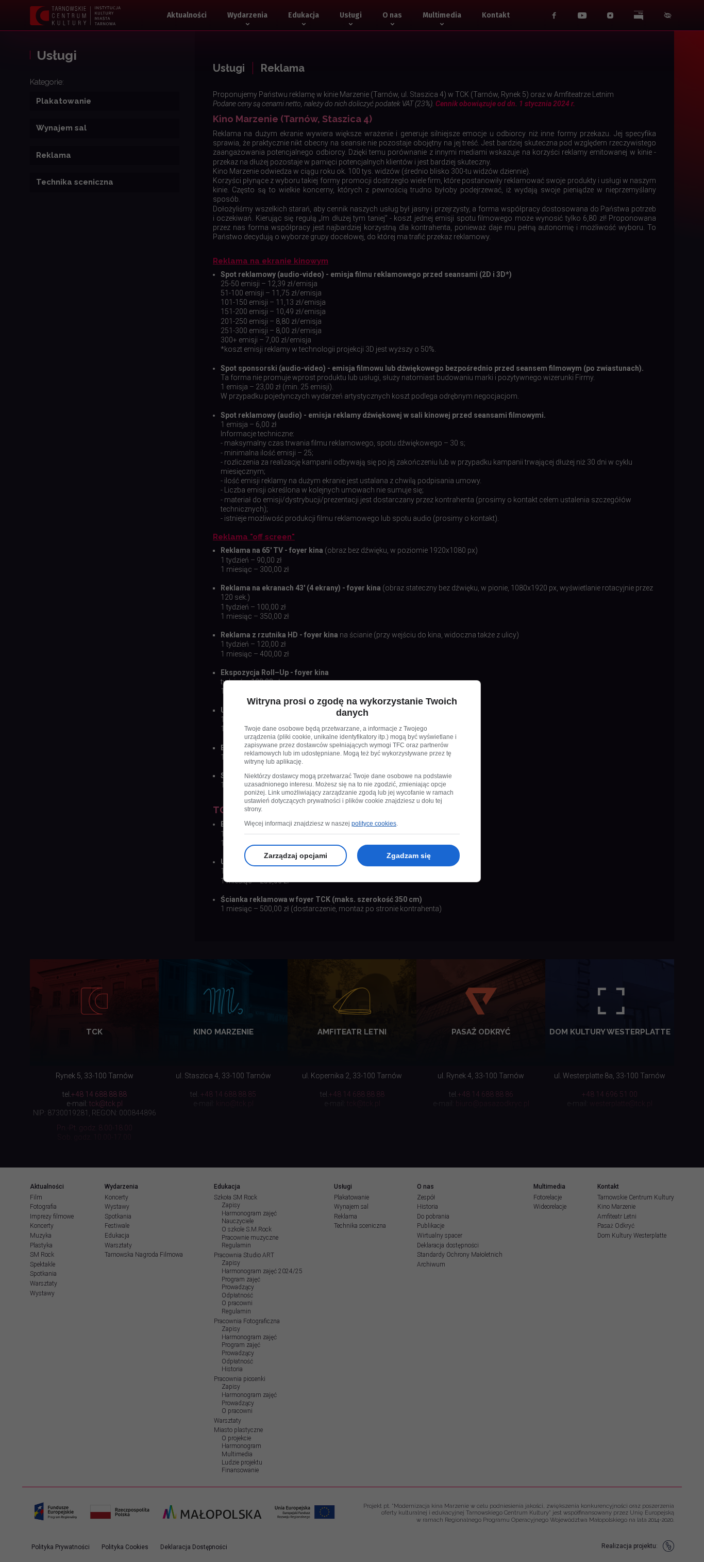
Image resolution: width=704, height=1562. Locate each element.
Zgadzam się (409, 855)
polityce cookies (373, 823)
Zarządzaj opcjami (295, 855)
